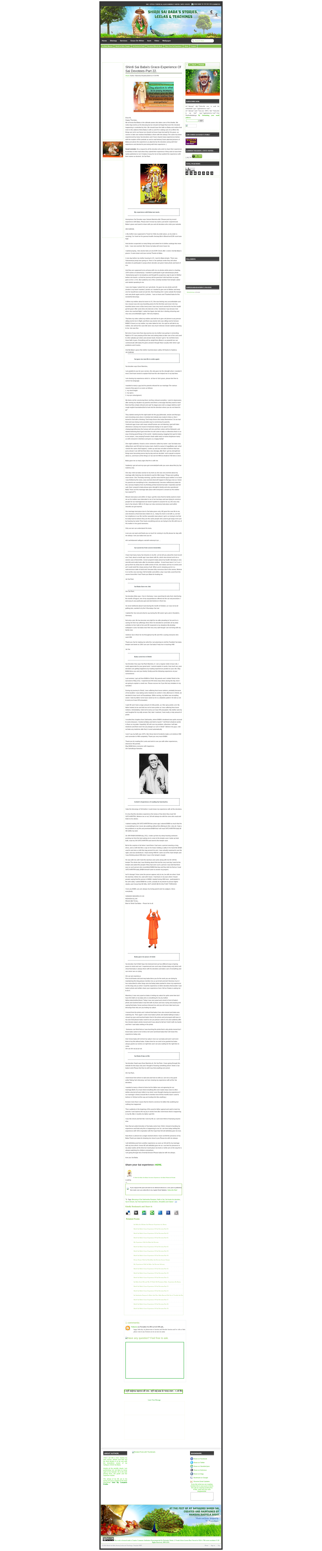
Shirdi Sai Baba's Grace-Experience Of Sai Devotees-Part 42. (151, 1268)
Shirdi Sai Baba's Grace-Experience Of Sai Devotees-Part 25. (151, 1286)
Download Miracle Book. (154, 46)
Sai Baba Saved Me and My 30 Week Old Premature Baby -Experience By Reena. (157, 1282)
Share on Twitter (199, 1462)
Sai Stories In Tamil (139, 46)
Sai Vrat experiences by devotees (146, 1202)
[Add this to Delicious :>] (129, 1212)
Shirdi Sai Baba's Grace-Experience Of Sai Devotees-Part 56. (151, 1255)
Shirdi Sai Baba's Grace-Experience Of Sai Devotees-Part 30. (151, 1308)
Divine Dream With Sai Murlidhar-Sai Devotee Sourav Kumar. (152, 1260)
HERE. (158, 1165)
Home (104, 41)
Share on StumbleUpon (202, 1466)
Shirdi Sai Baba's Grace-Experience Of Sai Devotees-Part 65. (151, 1229)
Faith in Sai (161, 1199)
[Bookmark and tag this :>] (178, 1212)
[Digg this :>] (137, 1212)
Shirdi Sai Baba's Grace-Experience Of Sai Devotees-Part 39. (151, 1273)
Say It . (194, 65)
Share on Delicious (200, 1470)
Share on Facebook (200, 1459)
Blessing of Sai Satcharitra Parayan (144, 1199)
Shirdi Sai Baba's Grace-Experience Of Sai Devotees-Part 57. (151, 1299)
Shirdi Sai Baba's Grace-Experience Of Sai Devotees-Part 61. (151, 1237)
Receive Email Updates (202, 1481)
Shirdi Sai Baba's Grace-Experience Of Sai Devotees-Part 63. (151, 1246)
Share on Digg (199, 1474)
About (186, 46)
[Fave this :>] (154, 1212)
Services (123, 41)
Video (156, 41)
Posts (187, 4)
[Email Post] (175, 1202)
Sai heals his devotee (172, 1199)
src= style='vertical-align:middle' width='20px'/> (165, 4)
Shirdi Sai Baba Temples (122, 46)
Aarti (149, 41)
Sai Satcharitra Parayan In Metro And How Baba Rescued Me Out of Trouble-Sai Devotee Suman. (162, 1295)
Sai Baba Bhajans (107, 46)
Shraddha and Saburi (166, 1202)
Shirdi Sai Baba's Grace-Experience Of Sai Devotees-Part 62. (151, 1233)
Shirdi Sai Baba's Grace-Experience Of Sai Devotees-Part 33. (151, 1277)
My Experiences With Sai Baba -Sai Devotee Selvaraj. (149, 1264)
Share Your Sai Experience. (173, 46)
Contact (193, 46)
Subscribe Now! (172, 1190)
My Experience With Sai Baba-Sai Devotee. (146, 1242)
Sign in (213, 1545)
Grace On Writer (137, 41)
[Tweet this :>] (162, 1212)
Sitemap (113, 41)
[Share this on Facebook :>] (170, 1212)
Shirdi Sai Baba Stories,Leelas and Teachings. (120, 1545)
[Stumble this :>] (146, 1212)
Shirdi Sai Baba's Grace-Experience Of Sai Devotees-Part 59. (151, 1251)
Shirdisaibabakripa (190, 292)
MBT (140, 1545)
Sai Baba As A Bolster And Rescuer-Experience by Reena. (150, 1224)
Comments (216, 4)
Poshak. (201, 65)
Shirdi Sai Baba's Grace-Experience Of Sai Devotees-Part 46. (151, 1304)
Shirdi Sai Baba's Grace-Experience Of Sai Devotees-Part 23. (151, 1291)
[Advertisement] (161, 56)
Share (127, 76)
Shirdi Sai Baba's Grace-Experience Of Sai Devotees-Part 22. (153, 69)
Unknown (134, 1327)
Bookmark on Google (201, 1478)
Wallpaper (166, 41)
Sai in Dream (129, 1202)
